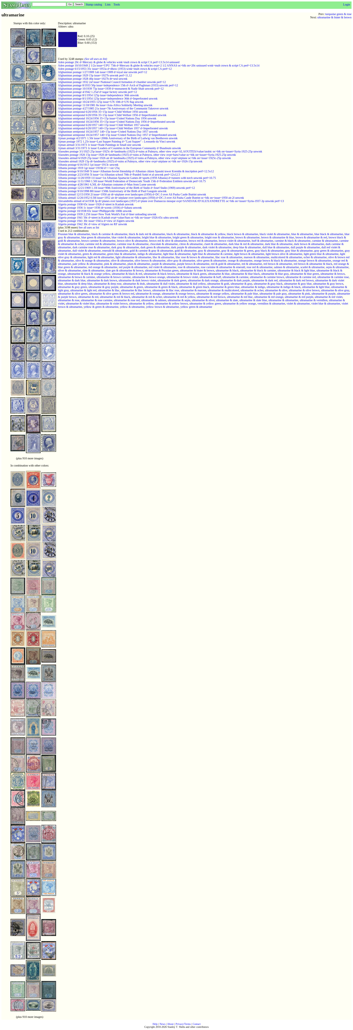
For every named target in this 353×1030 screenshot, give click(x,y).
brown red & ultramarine (203, 240)
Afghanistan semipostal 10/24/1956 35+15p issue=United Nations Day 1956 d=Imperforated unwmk (116, 121)
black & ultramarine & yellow (208, 234)
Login (346, 4)
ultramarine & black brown (159, 273)
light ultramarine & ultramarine (133, 257)
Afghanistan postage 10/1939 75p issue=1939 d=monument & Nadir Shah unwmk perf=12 (111, 88)
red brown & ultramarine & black (313, 263)
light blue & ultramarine (177, 253)
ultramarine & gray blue (298, 283)
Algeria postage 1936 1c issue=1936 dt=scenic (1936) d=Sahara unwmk (100, 207)
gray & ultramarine (209, 250)
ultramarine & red (88, 296)
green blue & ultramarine (121, 253)
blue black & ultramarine (328, 234)
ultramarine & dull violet (160, 283)
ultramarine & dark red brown (296, 280)
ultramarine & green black (194, 287)
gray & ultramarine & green (237, 250)
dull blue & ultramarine (275, 247)
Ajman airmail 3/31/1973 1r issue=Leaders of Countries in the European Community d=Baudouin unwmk (119, 148)
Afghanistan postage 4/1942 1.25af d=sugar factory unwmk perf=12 (97, 91)
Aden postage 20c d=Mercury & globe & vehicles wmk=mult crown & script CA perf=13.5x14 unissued (118, 62)
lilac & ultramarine (163, 257)
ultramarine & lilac (109, 290)
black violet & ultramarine (275, 234)
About (170, 1024)
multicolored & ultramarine (286, 257)
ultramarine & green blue (225, 287)
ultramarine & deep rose (108, 283)
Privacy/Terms (183, 1024)
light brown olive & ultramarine (284, 253)
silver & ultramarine (69, 270)
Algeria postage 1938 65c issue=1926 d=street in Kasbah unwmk (96, 204)
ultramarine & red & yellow (179, 296)
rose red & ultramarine (259, 267)
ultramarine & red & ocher (147, 296)
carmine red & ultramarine (100, 244)
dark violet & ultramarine (216, 247)
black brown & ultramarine (242, 234)
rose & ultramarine (188, 267)
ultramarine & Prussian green (162, 270)
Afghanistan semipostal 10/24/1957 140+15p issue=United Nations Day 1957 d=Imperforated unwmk (117, 134)
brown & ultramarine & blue (277, 237)
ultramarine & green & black (161, 287)
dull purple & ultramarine (305, 247)
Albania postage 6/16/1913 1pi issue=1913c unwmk (88, 164)
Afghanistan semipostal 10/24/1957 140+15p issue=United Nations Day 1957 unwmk (108, 131)
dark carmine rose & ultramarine (91, 247)
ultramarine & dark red (264, 280)
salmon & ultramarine (286, 267)
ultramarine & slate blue (253, 300)
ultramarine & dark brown (102, 280)
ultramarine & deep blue (78, 283)
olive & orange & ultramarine (92, 260)
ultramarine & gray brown (328, 283)
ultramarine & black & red (127, 273)
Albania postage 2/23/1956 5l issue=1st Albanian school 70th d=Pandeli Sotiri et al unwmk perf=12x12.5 (119, 174)
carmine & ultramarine (325, 240)
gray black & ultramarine (269, 250)
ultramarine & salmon (153, 300)
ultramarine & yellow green (205, 303)
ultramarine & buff (210, 277)
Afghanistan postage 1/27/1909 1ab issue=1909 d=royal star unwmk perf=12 (102, 72)
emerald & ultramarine (115, 250)
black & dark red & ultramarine (147, 234)
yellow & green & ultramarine (101, 306)
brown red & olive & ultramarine (168, 240)
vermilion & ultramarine (271, 303)
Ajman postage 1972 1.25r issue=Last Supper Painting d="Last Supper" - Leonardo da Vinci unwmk (116, 141)
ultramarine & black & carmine (258, 270)
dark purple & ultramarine (186, 247)
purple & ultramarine (163, 263)
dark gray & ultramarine (125, 247)
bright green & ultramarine (188, 237)
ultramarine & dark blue (71, 280)
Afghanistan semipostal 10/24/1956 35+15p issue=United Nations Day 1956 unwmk (107, 118)
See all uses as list (89, 227)
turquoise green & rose (338, 14)
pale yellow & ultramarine (87, 263)
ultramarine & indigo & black (284, 287)
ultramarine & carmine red (301, 277)
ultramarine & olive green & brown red (111, 293)
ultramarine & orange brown (178, 293)
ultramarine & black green (191, 273)
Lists (107, 4)
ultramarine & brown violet (182, 277)
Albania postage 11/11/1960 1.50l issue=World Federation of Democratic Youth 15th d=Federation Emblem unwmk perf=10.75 (132, 181)
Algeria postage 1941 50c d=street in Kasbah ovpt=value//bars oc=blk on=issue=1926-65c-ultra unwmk (118, 217)
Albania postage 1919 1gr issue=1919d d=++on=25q (89, 168)
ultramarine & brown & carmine (76, 277)
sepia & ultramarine (337, 267)
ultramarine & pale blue (244, 293)
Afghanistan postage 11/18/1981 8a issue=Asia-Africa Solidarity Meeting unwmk (105, 105)
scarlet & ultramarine (312, 267)
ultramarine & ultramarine (283, 300)
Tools (116, 4)
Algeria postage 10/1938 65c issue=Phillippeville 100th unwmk (95, 211)
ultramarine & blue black (245, 273)
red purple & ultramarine (133, 267)
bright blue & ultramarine (156, 237)
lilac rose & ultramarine (228, 257)
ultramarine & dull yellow (191, 283)
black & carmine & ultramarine (109, 234)
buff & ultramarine (262, 240)
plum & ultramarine (138, 263)
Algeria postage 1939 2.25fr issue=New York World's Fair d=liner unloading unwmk (107, 214)
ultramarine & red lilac (240, 296)
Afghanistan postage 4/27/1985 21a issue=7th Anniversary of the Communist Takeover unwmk (113, 108)
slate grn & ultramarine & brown (124, 270)
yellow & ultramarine (132, 306)
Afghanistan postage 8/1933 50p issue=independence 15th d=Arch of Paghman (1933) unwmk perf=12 (118, 85)
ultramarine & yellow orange (239, 303)
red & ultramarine (252, 263)
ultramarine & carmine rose (333, 277)
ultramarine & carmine (235, 277)
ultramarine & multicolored (223, 290)
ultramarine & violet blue (80, 303)
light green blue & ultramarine (321, 253)
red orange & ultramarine (102, 267)
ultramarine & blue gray (275, 273)
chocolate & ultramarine (164, 244)
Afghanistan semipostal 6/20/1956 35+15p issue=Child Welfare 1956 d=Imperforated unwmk (112, 115)
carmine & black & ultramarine (293, 240)
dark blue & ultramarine (279, 244)
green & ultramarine (94, 253)
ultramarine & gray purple (103, 287)
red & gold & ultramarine (225, 263)
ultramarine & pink (299, 293)
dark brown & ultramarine (309, 244)
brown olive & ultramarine (132, 240)
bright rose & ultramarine (219, 237)
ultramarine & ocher (251, 290)
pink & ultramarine (115, 263)
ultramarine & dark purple (235, 280)
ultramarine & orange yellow (212, 293)
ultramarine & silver (203, 300)
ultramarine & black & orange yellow (88, 273)
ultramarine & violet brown (112, 303)
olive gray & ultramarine (181, 260)
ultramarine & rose (68, 300)
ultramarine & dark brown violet (137, 280)
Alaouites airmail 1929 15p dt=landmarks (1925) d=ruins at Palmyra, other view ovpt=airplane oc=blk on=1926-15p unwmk (130, 161)
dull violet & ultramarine (86, 250)
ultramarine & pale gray (273, 293)
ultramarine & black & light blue (296, 270)
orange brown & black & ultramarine (275, 260)
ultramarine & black (227, 270)
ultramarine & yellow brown (171, 303)
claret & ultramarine (215, 244)
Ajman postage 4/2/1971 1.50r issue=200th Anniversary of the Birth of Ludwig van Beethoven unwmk (118, 138)
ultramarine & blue (219, 273)
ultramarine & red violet (328, 296)
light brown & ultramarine (249, 253)
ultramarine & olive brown (304, 290)
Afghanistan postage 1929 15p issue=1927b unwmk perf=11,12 (95, 75)
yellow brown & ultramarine (162, 306)
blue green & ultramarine (95, 237)
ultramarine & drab (134, 283)
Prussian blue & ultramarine (74, 234)
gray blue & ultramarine (299, 250)
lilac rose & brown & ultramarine (195, 257)
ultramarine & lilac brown (136, 290)
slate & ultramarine (93, 270)
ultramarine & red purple (299, 296)
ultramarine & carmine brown (267, 277)
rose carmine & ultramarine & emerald (223, 267)
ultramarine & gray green (72, 287)
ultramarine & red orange (268, 296)
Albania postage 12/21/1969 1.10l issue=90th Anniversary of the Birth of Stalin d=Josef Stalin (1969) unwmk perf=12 (126, 187)
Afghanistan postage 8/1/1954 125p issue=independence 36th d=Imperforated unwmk (108, 98)
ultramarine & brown (332, 273)
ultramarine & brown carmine (114, 277)
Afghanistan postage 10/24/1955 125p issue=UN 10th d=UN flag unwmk (101, 101)
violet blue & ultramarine (325, 303)
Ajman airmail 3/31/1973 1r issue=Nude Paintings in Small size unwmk (99, 144)
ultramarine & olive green (73, 293)
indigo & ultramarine (150, 253)
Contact (197, 1024)
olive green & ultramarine (211, 260)
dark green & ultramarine (155, 247)
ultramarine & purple (323, 293)
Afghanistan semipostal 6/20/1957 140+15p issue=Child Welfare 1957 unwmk (103, 125)
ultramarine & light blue (316, 287)
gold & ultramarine (186, 250)
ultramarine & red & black (115, 296)
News (162, 1024)
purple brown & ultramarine (193, 263)
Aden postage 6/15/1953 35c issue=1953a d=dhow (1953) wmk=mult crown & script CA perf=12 (115, 68)
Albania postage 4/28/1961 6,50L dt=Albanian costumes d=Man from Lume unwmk (107, 184)
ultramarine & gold (218, 283)
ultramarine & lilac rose (165, 290)
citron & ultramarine (191, 244)
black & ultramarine (178, 234)
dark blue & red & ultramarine (246, 244)
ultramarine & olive (276, 290)
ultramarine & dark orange (203, 280)
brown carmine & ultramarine (98, 240)
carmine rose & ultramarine (133, 244)
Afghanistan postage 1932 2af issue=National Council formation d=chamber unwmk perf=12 (112, 82)
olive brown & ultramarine (150, 260)
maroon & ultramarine (256, 257)
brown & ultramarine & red (311, 237)
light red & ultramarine (101, 257)
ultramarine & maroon (193, 290)
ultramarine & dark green (171, 280)
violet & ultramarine (298, 303)
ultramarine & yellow (141, 303)
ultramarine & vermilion (313, 300)
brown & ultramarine (247, 237)
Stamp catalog (94, 4)
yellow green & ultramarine (196, 306)
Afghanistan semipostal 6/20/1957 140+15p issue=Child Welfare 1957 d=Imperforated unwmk (113, 128)
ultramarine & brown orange (148, 277)
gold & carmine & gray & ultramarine (151, 250)
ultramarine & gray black (268, 283)
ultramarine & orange (148, 293)
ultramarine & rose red (127, 300)
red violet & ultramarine (162, 267)
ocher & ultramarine (315, 257)
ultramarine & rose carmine (96, 300)
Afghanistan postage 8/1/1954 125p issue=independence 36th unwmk (98, 95)
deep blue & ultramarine (247, 247)
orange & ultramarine (240, 260)
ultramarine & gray (241, 283)
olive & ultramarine (122, 260)
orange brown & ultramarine (314, 260)
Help (155, 1024)
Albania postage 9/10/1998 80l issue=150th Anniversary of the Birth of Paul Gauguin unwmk (112, 191)
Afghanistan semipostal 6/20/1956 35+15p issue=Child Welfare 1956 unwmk (103, 111)
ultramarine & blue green (304, 273)
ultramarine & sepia (179, 300)
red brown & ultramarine (277, 263)
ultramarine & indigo (253, 287)
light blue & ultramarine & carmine (212, 253)
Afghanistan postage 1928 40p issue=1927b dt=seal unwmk (92, 78)
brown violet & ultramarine (234, 240)
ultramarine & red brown (211, 296)
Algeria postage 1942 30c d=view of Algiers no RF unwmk (92, 224)
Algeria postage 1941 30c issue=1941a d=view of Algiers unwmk (96, 220)
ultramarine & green (131, 287)
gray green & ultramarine (328, 250)
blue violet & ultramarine (126, 237)
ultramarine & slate (227, 300)
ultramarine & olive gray (335, 290)
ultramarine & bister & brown (334, 17)
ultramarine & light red (83, 290)
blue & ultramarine (302, 234)
